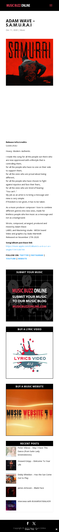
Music (22, 30)
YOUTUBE (11, 258)
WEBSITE (22, 258)
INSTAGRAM (37, 255)
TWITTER (24, 255)
